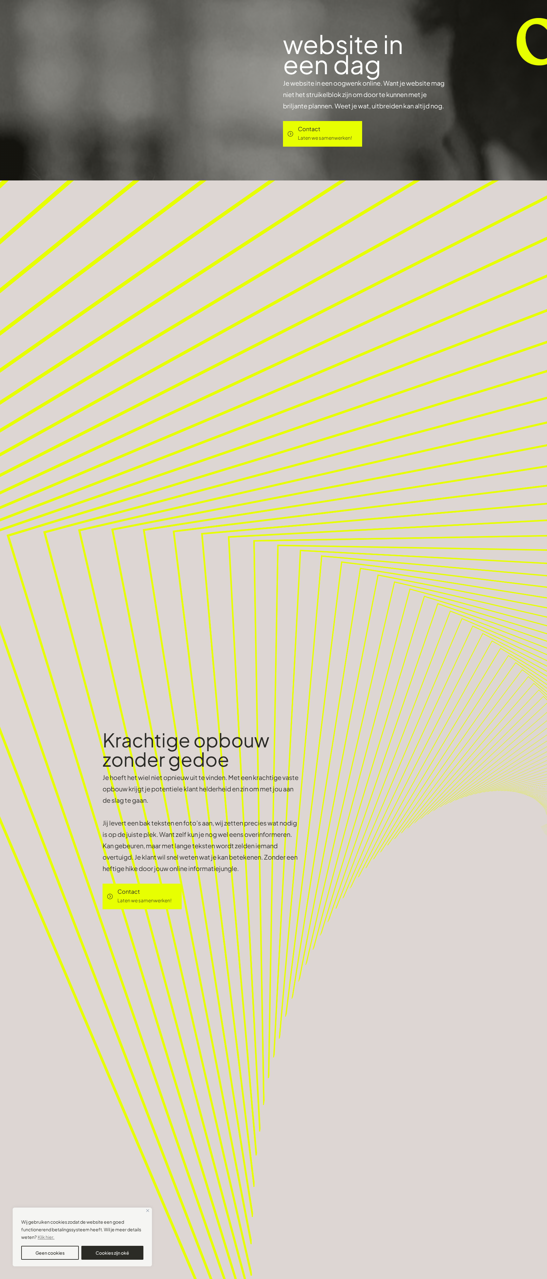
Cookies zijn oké (112, 1253)
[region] (82, 1237)
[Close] (147, 1210)
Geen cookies (50, 1253)
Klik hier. (46, 1237)
